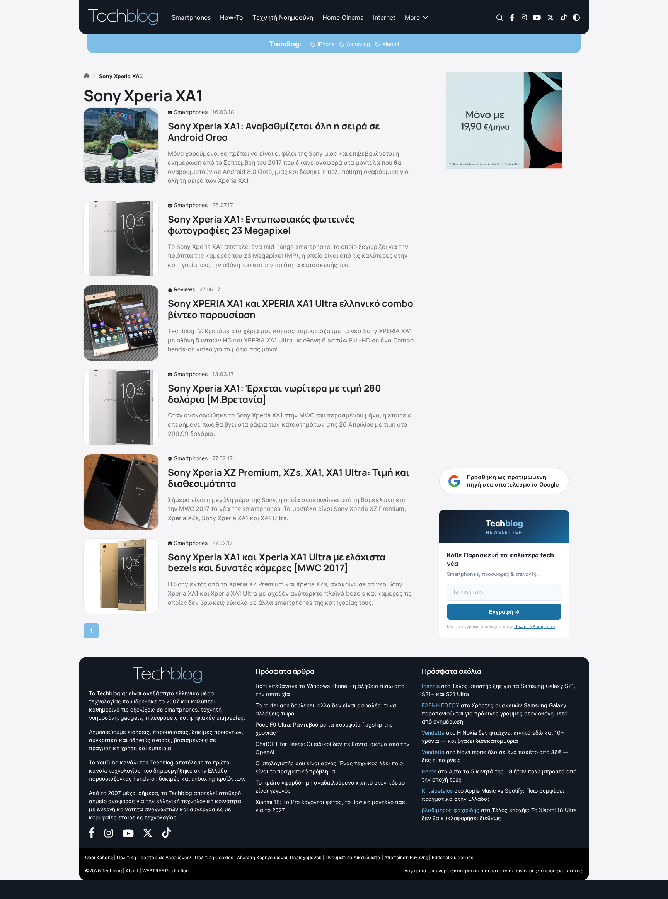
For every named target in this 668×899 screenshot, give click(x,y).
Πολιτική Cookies (214, 857)
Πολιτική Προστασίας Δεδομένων (154, 857)
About (132, 870)
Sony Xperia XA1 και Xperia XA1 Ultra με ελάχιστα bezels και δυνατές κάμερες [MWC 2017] (276, 562)
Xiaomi (390, 44)
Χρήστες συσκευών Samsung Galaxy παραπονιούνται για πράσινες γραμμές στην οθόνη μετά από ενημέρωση (495, 713)
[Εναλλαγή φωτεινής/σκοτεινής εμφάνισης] (576, 17)
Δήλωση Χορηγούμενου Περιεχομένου (279, 857)
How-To (231, 17)
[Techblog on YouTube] (537, 17)
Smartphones (191, 17)
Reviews (184, 289)
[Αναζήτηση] (500, 17)
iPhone (326, 44)
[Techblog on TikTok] (563, 17)
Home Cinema (343, 17)
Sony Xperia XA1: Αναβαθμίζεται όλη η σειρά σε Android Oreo (274, 131)
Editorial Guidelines (452, 857)
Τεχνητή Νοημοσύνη (282, 17)
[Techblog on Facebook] (512, 17)
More (412, 17)
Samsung (358, 44)
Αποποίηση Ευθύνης (406, 857)
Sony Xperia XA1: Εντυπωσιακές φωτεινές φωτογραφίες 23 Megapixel (261, 225)
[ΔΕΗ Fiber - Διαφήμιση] (504, 120)
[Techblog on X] (550, 17)
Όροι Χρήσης (99, 857)
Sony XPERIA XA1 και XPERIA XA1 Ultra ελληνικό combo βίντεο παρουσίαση (290, 309)
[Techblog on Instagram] (523, 17)
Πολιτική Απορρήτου (534, 626)
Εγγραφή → (504, 611)
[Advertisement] (504, 294)
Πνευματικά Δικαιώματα (352, 857)
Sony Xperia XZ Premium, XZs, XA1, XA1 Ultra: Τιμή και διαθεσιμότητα (289, 478)
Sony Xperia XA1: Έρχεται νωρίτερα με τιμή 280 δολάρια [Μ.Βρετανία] (274, 393)
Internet (384, 17)
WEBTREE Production (165, 870)
